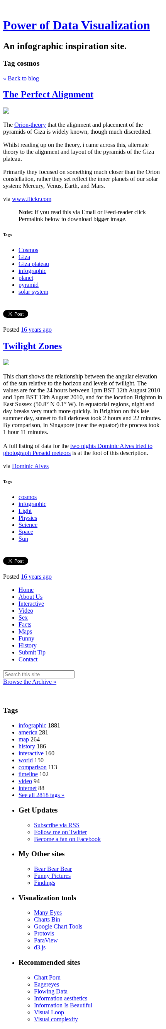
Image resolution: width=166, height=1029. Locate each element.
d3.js (40, 947)
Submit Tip (32, 652)
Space (26, 531)
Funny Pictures (52, 875)
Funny (26, 638)
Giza (24, 257)
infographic (32, 270)
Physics (28, 517)
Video (26, 610)
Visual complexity (56, 1019)
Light (25, 511)
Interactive (31, 603)
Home (26, 589)
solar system (33, 291)
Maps (25, 631)
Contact (28, 659)
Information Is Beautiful (63, 1005)
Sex (23, 617)
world (26, 760)
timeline (28, 774)
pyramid (29, 284)
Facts (25, 624)
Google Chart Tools (58, 926)
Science (28, 524)
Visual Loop (49, 1012)
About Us (30, 596)
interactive (31, 753)
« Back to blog (21, 78)
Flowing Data (51, 991)
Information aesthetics (60, 998)
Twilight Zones (32, 346)
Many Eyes (48, 912)
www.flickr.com (31, 199)
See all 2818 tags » (41, 795)
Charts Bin (47, 919)
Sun (23, 538)
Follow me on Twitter (60, 832)
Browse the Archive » (29, 681)
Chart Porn (47, 977)
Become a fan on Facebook (67, 839)
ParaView (46, 940)
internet (28, 788)
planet (26, 277)
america (28, 732)
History (28, 645)
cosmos (28, 497)
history (27, 746)
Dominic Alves (30, 466)
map (24, 739)
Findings (44, 882)
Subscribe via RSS (57, 825)
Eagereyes (46, 984)
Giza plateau (34, 264)
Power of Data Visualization (76, 25)
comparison (33, 767)
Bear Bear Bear (53, 868)
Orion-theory (30, 124)
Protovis (44, 933)
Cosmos (28, 250)
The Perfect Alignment (48, 94)
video (25, 781)
